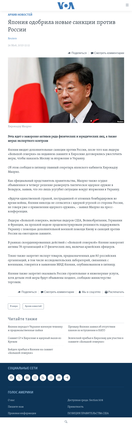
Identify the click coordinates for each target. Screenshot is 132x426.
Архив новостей (20, 15)
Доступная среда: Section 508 (85, 400)
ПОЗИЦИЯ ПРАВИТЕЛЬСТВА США (88, 413)
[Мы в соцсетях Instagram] (35, 377)
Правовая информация (22, 413)
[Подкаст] (51, 377)
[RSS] (43, 377)
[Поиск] (66, 421)
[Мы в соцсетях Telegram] (67, 377)
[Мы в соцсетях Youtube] (27, 377)
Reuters (12, 38)
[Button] (77, 53)
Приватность (75, 406)
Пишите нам (16, 406)
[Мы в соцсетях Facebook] (11, 377)
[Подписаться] (59, 377)
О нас (11, 400)
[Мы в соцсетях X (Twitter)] (19, 377)
